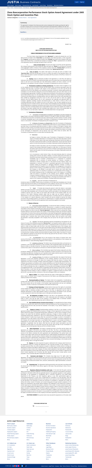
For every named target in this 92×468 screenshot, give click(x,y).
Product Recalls (49, 451)
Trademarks (49, 455)
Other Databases (50, 443)
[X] (24, 466)
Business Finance (22, 17)
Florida (28, 453)
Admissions (68, 427)
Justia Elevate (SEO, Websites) (72, 451)
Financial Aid (68, 429)
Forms (12, 7)
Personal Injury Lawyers (13, 437)
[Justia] (13, 2)
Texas (28, 457)
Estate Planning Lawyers (13, 433)
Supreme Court (10, 451)
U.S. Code (9, 447)
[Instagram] (18, 466)
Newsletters (50, 5)
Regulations (10, 449)
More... (8, 439)
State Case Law (30, 449)
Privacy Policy (74, 466)
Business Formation (50, 425)
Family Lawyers (10, 435)
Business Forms (49, 449)
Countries (48, 457)
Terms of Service (66, 466)
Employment (49, 429)
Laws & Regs (43, 5)
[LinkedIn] (13, 466)
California (29, 451)
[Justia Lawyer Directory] (26, 466)
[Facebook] (17, 466)
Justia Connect (44, 466)
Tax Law (48, 437)
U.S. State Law (30, 443)
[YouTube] (15, 466)
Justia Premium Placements (71, 449)
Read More (23, 32)
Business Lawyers (11, 427)
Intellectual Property (51, 431)
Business (48, 423)
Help (61, 466)
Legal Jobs (48, 445)
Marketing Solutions (58, 5)
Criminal (28, 427)
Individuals (30, 423)
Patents (48, 453)
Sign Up (82, 2)
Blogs (66, 435)
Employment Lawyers (12, 431)
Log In (76, 2)
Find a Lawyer (10, 5)
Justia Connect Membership (71, 445)
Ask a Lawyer (18, 5)
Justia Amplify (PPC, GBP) (71, 453)
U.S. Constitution (11, 445)
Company (57, 466)
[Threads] (20, 466)
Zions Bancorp (26, 7)
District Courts (10, 455)
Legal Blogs (49, 447)
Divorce (28, 429)
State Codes (29, 447)
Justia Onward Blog (69, 455)
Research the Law (27, 5)
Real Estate (48, 435)
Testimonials (68, 457)
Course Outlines (69, 431)
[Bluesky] (22, 466)
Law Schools (35, 5)
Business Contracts (18, 7)
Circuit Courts (10, 453)
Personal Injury (30, 437)
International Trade (50, 433)
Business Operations (51, 427)
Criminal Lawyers (11, 429)
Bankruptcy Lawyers (12, 425)
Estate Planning (30, 433)
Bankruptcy (29, 425)
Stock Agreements (32, 17)
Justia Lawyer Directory (70, 447)
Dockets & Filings (11, 457)
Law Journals (68, 433)
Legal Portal (51, 466)
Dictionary (67, 425)
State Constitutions (31, 445)
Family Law (29, 435)
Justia (8, 7)
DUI (27, 431)
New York (29, 455)
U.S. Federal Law (11, 443)
